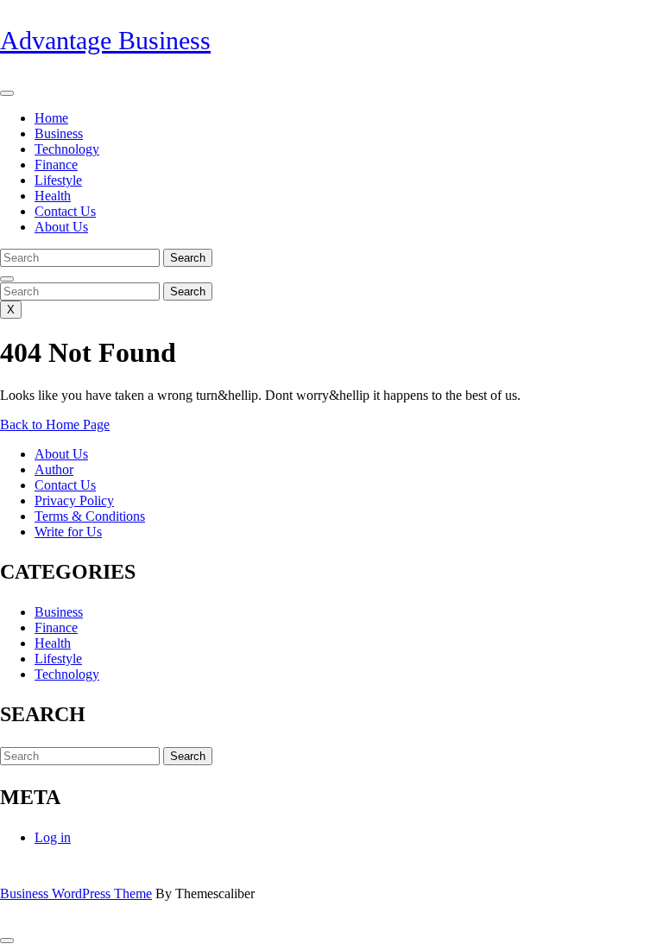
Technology (67, 149)
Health (53, 195)
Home (51, 118)
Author (54, 469)
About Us (61, 226)
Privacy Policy (74, 500)
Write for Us (68, 531)
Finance (56, 164)
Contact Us (65, 211)
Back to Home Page (55, 424)
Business (59, 133)
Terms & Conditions (90, 516)
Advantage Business (105, 40)
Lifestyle (58, 180)
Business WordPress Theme (76, 893)
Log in (53, 837)
